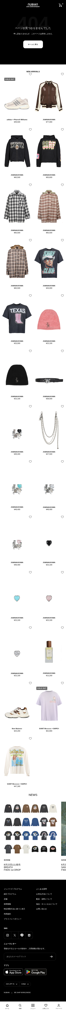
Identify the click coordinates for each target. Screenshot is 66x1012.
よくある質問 (41, 889)
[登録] (51, 956)
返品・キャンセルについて (46, 904)
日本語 (23, 984)
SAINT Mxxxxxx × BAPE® (49, 728)
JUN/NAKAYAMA (49, 119)
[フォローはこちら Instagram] (7, 935)
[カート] (60, 5)
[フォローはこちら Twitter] (14, 935)
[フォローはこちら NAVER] (29, 935)
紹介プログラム (10, 894)
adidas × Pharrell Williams (17, 119)
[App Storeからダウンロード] (13, 972)
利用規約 (7, 914)
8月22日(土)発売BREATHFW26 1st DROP (12, 867)
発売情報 (7, 860)
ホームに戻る (33, 44)
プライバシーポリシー (12, 919)
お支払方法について (44, 894)
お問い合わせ (41, 909)
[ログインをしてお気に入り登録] (29, 75)
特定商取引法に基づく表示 (14, 909)
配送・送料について (44, 899)
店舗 (5, 899)
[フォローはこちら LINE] (21, 935)
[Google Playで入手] (35, 972)
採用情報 (7, 904)
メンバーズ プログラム (13, 889)
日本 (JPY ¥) (10, 984)
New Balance (17, 728)
